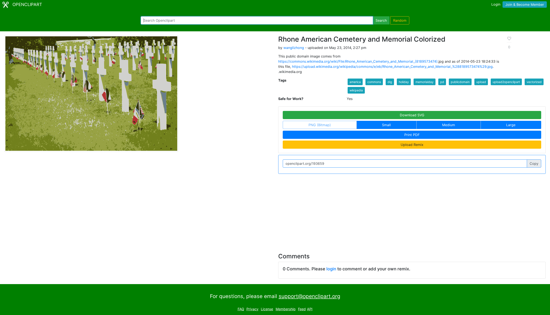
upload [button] (481, 82)
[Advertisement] (275, 211)
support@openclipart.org (309, 296)
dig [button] (390, 82)
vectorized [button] (534, 82)
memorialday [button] (425, 82)
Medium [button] (448, 125)
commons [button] (374, 82)
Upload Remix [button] (412, 144)
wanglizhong (293, 47)
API (309, 309)
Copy (534, 163)
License (267, 309)
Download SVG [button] (412, 115)
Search (381, 20)
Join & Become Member (524, 4)
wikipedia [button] (356, 90)
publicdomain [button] (460, 82)
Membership (286, 309)
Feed (302, 309)
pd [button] (442, 82)
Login (495, 4)
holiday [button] (404, 82)
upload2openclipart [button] (506, 82)
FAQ (241, 309)
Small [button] (386, 125)
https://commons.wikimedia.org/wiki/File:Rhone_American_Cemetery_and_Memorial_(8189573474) (358, 61)
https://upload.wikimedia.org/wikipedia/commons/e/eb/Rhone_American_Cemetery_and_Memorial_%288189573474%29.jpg (392, 66)
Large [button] (510, 125)
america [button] (355, 82)
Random (399, 20)
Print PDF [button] (412, 135)
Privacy (252, 309)
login (331, 268)
